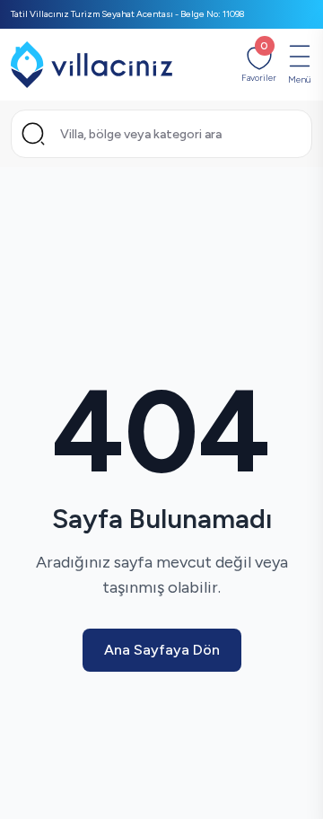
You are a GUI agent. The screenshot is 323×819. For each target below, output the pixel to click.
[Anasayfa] (91, 65)
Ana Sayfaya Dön (162, 649)
